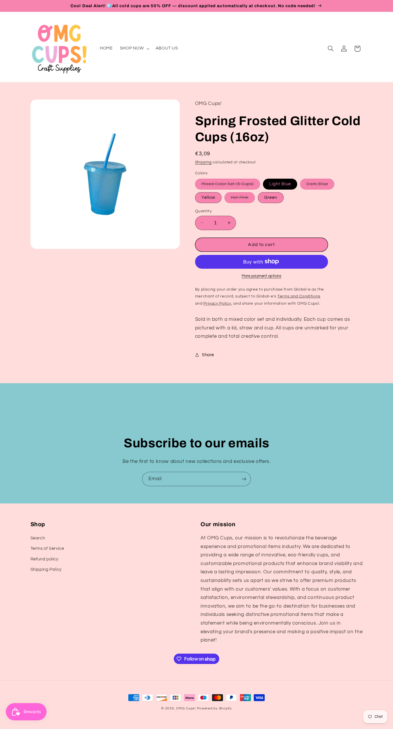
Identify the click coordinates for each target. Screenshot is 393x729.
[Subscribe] (244, 479)
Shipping (203, 162)
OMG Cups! (186, 708)
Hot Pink (243, 199)
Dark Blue (320, 185)
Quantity (203, 211)
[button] (134, 48)
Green (270, 197)
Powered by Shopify (214, 708)
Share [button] (208, 354)
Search (37, 538)
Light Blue (280, 184)
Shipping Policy (46, 569)
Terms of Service (47, 549)
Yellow (208, 197)
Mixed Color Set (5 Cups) (230, 185)
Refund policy (44, 559)
